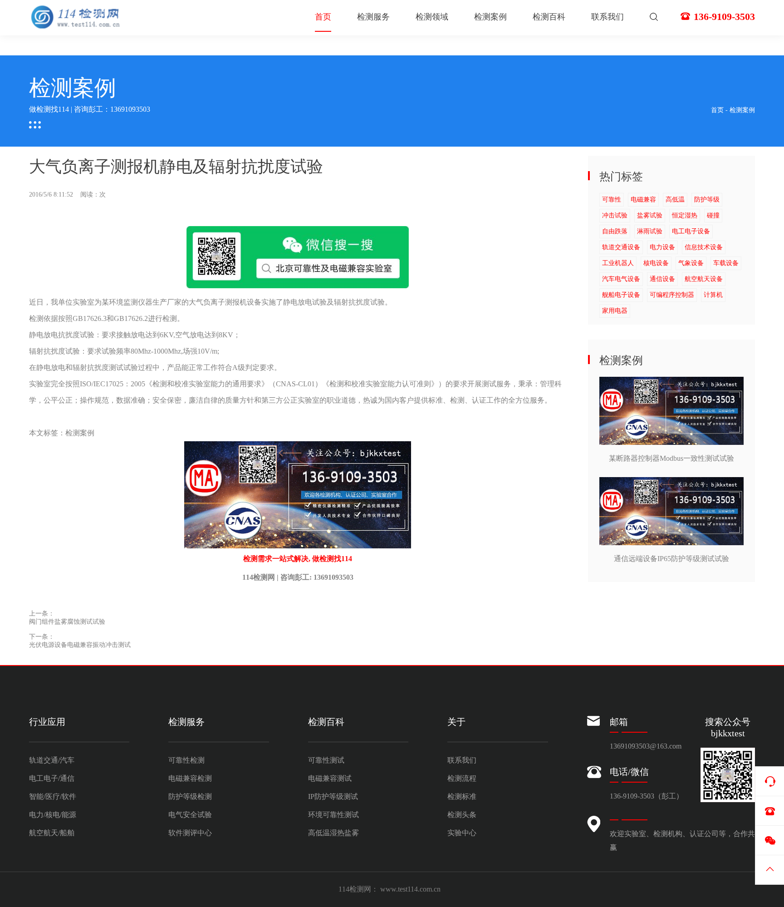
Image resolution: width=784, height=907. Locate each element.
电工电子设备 (691, 231)
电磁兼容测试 (330, 778)
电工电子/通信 (51, 778)
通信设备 (662, 279)
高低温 (675, 199)
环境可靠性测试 (333, 814)
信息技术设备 (704, 247)
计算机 (713, 294)
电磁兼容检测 (190, 778)
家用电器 (614, 310)
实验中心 (461, 833)
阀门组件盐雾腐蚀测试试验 (67, 621)
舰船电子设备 (621, 294)
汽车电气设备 (621, 279)
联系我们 (607, 16)
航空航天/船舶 (51, 833)
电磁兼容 (643, 199)
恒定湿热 (684, 215)
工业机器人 (618, 263)
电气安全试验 (190, 814)
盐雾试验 (649, 215)
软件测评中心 (190, 833)
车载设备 (726, 263)
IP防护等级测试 (333, 796)
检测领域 (432, 16)
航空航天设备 (704, 279)
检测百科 (549, 16)
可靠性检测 (186, 760)
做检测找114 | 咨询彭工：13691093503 (89, 109)
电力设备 (662, 247)
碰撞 (713, 215)
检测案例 (490, 16)
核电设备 (656, 263)
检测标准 (461, 796)
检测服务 (373, 16)
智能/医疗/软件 (52, 796)
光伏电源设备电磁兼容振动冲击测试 (80, 644)
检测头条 (461, 814)
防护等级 (707, 199)
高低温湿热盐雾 (333, 833)
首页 (323, 16)
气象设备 (691, 263)
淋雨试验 (649, 231)
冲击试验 (614, 215)
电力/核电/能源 (52, 814)
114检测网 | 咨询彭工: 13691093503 (297, 577)
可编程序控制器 (672, 294)
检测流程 (461, 778)
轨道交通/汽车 (51, 760)
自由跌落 (614, 231)
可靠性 (611, 199)
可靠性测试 (326, 760)
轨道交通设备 (621, 247)
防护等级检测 (190, 796)
